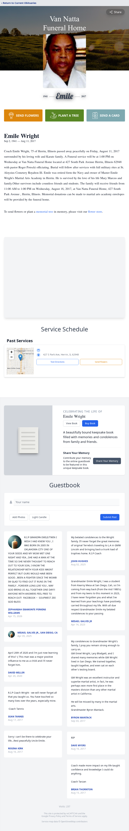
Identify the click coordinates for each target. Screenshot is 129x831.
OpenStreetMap (68, 821)
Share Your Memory (107, 460)
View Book (71, 423)
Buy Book (90, 423)
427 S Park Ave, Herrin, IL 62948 (61, 354)
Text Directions (57, 361)
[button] (20, 357)
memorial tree (44, 211)
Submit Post (110, 517)
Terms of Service (73, 816)
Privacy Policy (55, 816)
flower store (95, 211)
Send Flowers (101, 361)
